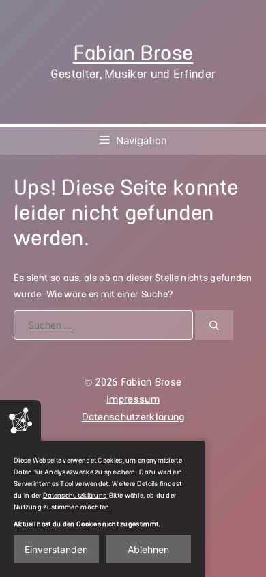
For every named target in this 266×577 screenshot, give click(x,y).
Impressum (133, 399)
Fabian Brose (133, 53)
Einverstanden (56, 549)
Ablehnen (148, 549)
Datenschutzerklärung (133, 417)
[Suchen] (214, 325)
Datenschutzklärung (75, 495)
